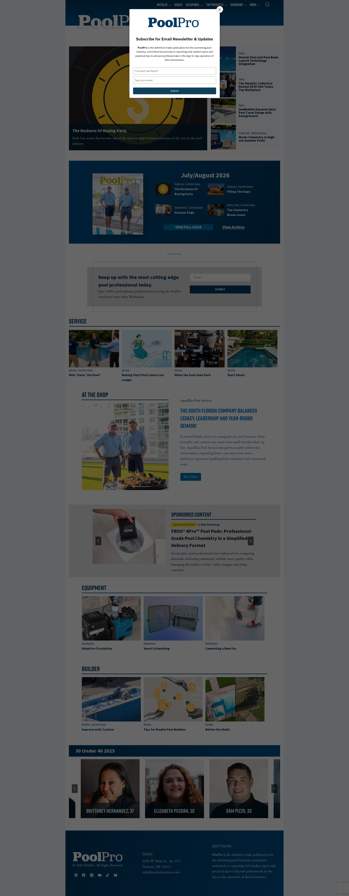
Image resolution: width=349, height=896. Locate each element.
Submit (175, 90)
